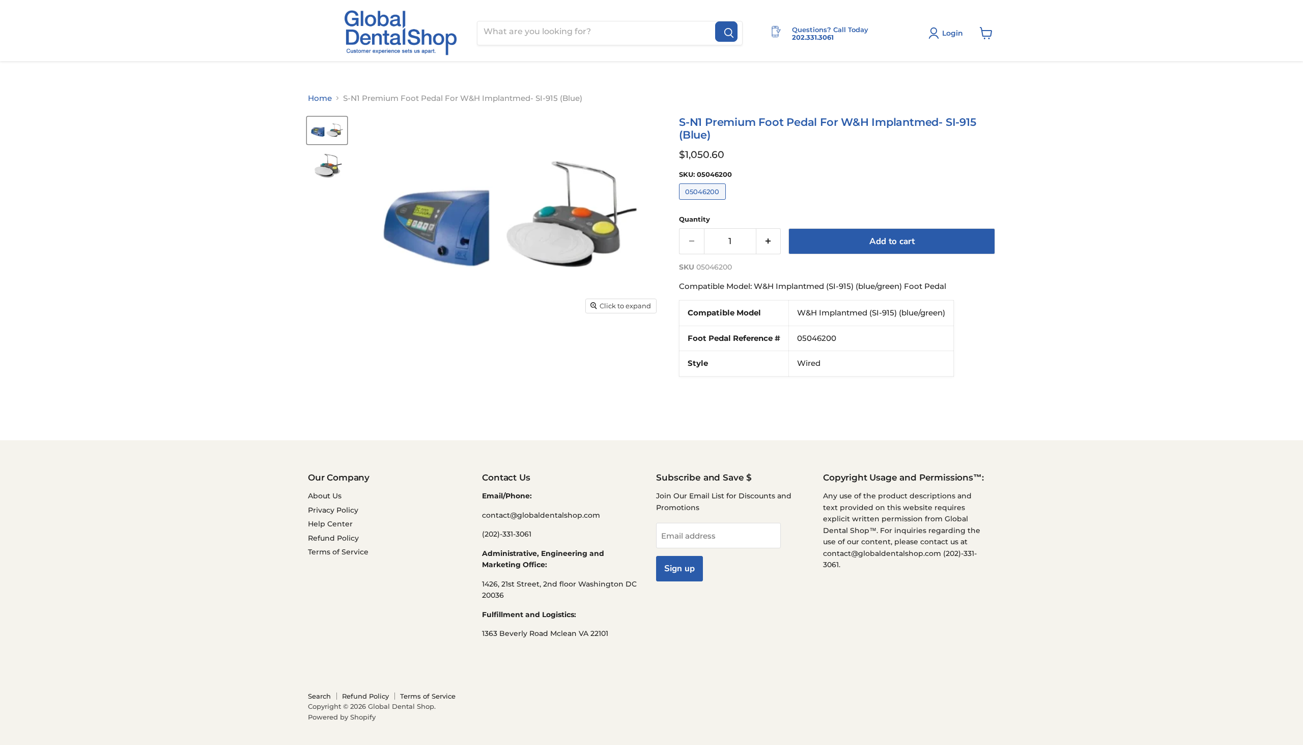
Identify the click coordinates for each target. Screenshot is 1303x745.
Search (319, 696)
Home (320, 98)
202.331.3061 (813, 37)
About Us (325, 495)
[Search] (726, 31)
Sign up (679, 568)
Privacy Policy (333, 510)
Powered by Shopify (342, 717)
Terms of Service (338, 551)
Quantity (694, 219)
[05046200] (703, 202)
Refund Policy (333, 538)
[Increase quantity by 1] (768, 241)
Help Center (330, 523)
